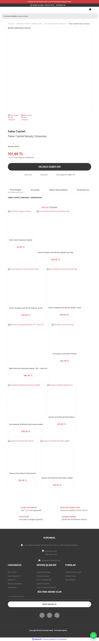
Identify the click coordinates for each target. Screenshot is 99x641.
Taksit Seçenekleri (58, 189)
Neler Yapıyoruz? (14, 576)
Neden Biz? (12, 580)
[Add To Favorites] (13, 142)
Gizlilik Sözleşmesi (44, 572)
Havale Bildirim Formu (73, 572)
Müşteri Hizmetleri (15, 584)
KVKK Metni (12, 587)
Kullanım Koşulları (43, 584)
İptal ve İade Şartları (44, 580)
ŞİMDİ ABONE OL (49, 604)
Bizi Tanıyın (12, 572)
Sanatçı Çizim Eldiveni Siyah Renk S (61, 417)
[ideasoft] (37, 639)
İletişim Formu (70, 576)
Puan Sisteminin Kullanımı (46, 587)
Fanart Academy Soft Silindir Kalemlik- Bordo (25, 308)
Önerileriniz (83, 189)
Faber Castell (16, 131)
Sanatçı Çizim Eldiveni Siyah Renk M (22, 473)
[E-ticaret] (49, 639)
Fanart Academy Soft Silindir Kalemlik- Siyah (64, 308)
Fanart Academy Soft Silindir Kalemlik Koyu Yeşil (55, 252)
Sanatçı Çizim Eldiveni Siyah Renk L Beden (57, 478)
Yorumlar (34, 189)
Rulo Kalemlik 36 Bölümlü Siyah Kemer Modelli (26, 424)
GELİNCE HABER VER (49, 166)
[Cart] (89, 10)
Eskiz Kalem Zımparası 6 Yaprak (20, 240)
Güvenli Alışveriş (43, 576)
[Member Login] (83, 10)
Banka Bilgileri (70, 580)
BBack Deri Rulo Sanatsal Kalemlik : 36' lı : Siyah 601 (28, 368)
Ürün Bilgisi (15, 189)
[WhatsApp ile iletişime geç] (93, 635)
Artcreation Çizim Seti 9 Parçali (64, 354)
